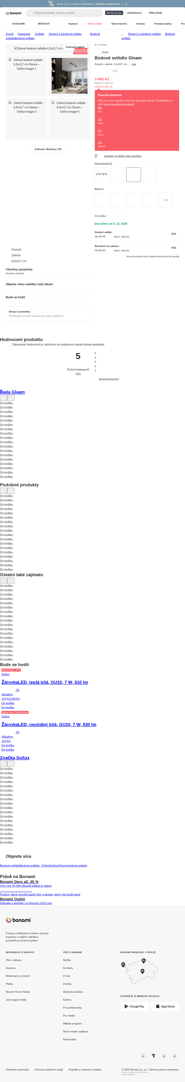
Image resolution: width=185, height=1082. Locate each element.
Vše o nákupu (13, 960)
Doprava (11, 967)
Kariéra (67, 999)
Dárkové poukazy (73, 991)
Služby (67, 960)
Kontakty (68, 967)
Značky (67, 983)
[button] (122, 216)
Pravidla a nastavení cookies (85, 1069)
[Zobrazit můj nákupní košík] (177, 13)
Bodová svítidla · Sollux (35, 865)
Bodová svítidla (25, 38)
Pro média (69, 1015)
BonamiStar (69, 1039)
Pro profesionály (72, 1007)
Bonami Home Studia (18, 991)
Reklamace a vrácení (18, 975)
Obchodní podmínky (17, 1069)
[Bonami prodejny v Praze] (143, 971)
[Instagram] (176, 920)
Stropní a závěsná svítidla (65, 34)
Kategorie (24, 34)
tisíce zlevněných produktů (119, 104)
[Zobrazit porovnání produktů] (170, 13)
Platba (9, 983)
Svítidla (39, 34)
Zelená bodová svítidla (72, 865)
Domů (10, 34)
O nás (66, 975)
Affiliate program (72, 1023)
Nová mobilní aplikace (75, 1031)
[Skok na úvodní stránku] (13, 13)
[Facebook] (168, 920)
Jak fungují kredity (16, 999)
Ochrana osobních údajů (49, 1069)
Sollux (54, 865)
